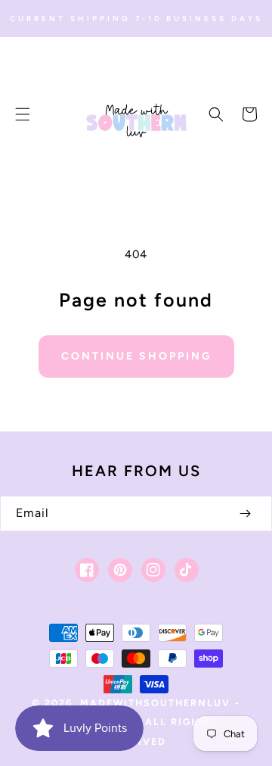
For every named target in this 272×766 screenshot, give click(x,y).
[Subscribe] (244, 513)
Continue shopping (136, 356)
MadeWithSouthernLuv (155, 702)
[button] (22, 114)
